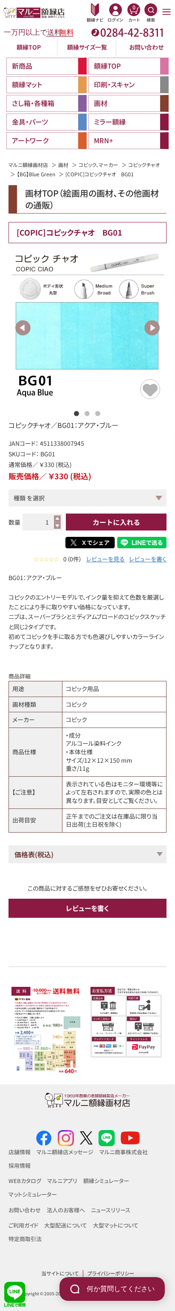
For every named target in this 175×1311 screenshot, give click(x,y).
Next (152, 328)
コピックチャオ (144, 164)
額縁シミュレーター (106, 1181)
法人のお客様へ (66, 1210)
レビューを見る (105, 559)
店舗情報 (19, 1152)
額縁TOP (29, 47)
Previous (23, 328)
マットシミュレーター (32, 1194)
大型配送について (65, 1225)
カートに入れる (116, 522)
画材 (63, 164)
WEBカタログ (24, 1181)
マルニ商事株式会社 (123, 1152)
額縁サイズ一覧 (87, 47)
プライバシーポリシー (111, 1273)
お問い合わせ (146, 47)
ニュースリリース (110, 1210)
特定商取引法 (25, 1239)
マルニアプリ (62, 1181)
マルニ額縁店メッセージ (65, 1152)
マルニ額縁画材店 (28, 164)
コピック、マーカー (98, 164)
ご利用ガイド (23, 1225)
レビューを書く (148, 559)
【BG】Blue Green (36, 174)
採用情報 (19, 1165)
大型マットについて (115, 1225)
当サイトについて (60, 1273)
